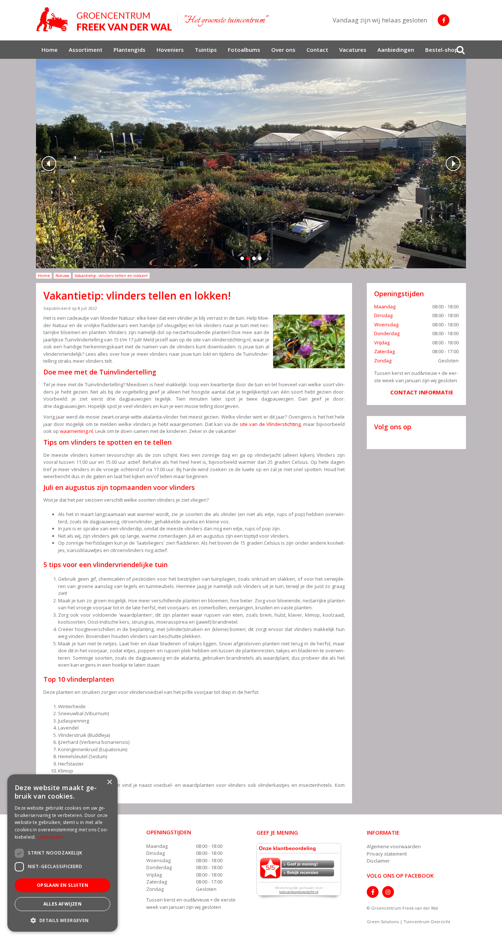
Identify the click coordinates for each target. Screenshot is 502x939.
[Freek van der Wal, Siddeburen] (104, 19)
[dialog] (62, 853)
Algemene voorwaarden (394, 846)
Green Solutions (383, 921)
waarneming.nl (76, 431)
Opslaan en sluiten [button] (62, 885)
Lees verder (50, 837)
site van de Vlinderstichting (270, 424)
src (460, 49)
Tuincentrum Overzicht (427, 921)
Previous (49, 163)
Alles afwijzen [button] (62, 904)
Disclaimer (378, 860)
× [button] (109, 782)
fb (443, 20)
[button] (62, 920)
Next (453, 163)
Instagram (388, 892)
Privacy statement (387, 853)
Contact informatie (421, 392)
